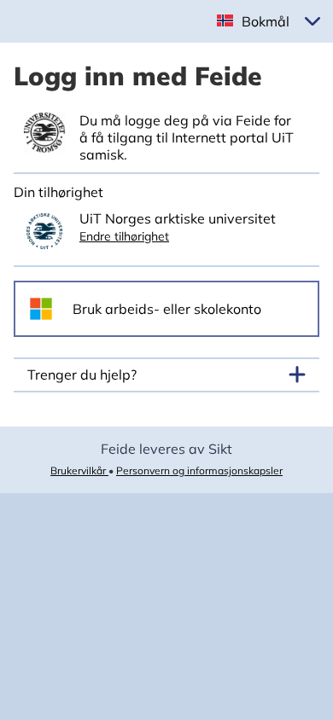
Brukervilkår (79, 470)
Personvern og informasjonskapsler (199, 470)
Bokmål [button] (265, 21)
